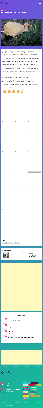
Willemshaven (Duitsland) (32, 256)
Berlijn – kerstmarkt (11, 383)
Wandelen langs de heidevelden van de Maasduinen (21, 337)
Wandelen (17, 242)
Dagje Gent (12, 255)
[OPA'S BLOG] (4, 3)
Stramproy (12, 242)
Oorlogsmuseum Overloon (13, 389)
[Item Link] (4, 320)
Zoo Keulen (10, 331)
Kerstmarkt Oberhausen (14, 320)
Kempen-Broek (5, 242)
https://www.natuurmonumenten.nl (17, 87)
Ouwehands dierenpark (14, 326)
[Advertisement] (21, 287)
